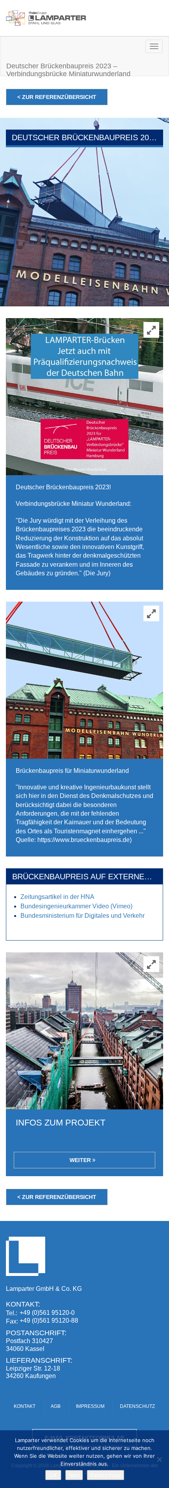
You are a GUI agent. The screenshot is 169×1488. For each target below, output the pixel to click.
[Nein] (159, 1459)
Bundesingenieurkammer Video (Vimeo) (76, 906)
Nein (74, 1475)
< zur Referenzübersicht (56, 97)
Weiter (81, 1160)
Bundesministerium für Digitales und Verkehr (82, 915)
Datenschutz (105, 1475)
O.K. (53, 1475)
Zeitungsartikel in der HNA (57, 896)
